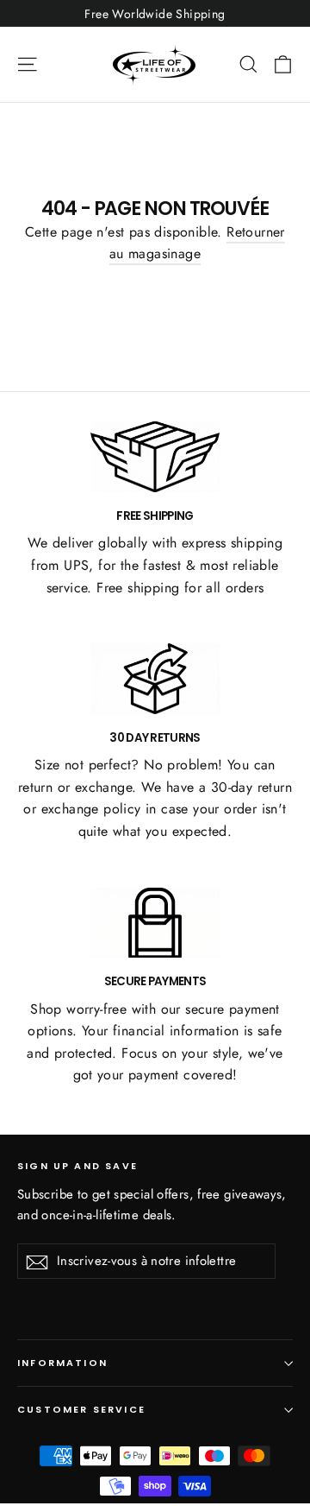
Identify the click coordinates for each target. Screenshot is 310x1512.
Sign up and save (77, 1166)
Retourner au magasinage (197, 243)
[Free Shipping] (155, 456)
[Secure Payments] (155, 923)
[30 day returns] (155, 678)
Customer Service (81, 1409)
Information (62, 1363)
